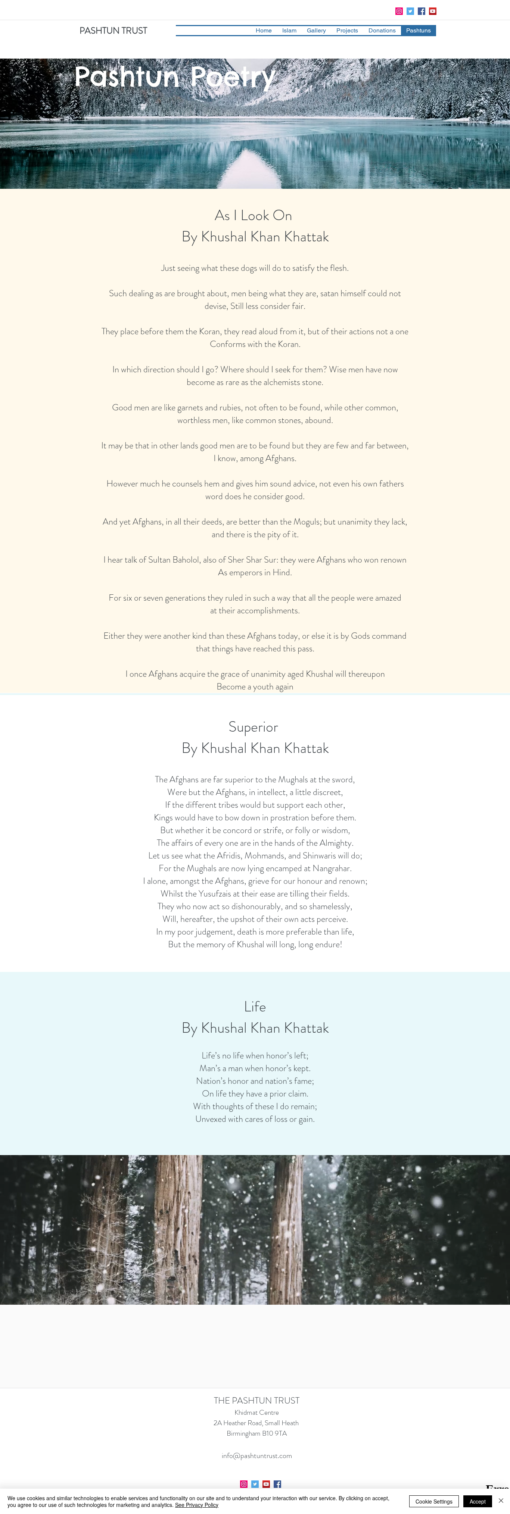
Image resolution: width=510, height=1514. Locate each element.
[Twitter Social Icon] (410, 11)
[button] (289, 30)
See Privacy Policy (196, 1504)
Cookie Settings (434, 1501)
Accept (478, 1501)
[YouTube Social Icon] (432, 11)
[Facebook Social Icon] (421, 11)
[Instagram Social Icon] (399, 11)
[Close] (501, 1501)
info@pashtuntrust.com (257, 1455)
